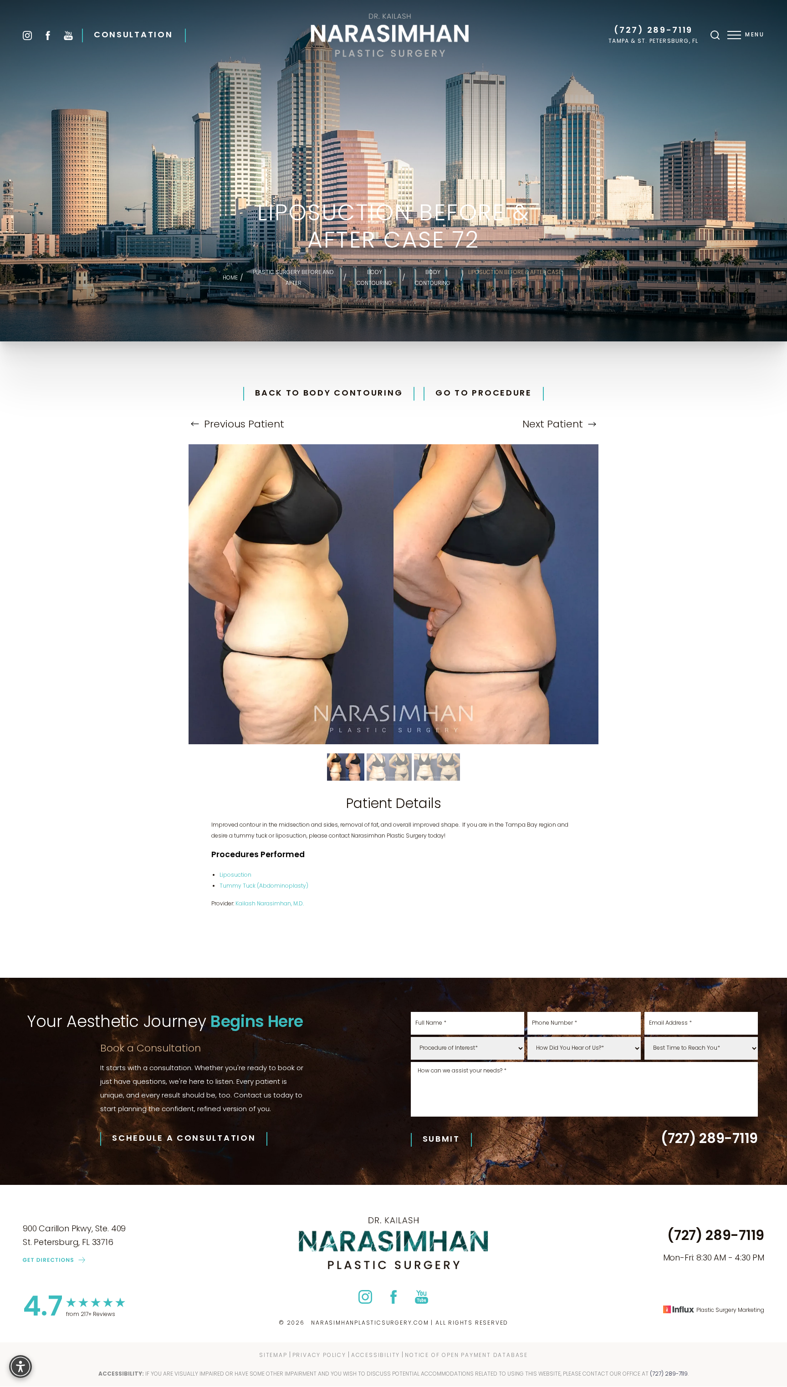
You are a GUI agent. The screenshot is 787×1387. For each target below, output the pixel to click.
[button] (734, 35)
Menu (754, 35)
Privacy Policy (319, 1355)
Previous (242, 425)
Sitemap (273, 1355)
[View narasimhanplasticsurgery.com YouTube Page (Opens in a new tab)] (68, 35)
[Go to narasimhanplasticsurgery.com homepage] (389, 35)
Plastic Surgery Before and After (293, 278)
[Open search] (715, 35)
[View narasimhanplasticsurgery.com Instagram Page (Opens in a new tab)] (27, 35)
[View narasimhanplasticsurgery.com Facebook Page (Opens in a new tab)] (47, 35)
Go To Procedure (483, 394)
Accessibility (375, 1355)
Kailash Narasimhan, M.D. (269, 904)
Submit (441, 1140)
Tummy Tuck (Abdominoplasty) (264, 886)
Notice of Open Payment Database (466, 1355)
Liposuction (235, 875)
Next (552, 425)
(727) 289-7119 (653, 31)
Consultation (133, 35)
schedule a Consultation (184, 1139)
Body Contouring (374, 278)
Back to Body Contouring (329, 394)
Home (230, 278)
